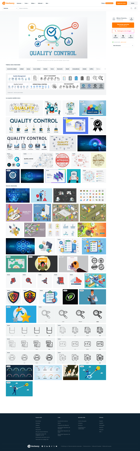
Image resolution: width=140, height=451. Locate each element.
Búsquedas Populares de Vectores (64, 428)
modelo (45, 69)
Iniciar (132, 3)
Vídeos (32, 3)
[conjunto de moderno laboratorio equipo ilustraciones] (69, 230)
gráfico (91, 69)
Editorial (40, 3)
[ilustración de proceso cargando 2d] (16, 264)
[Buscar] (131, 8)
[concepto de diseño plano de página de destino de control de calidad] (75, 125)
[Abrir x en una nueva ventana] (54, 446)
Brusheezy (38, 421)
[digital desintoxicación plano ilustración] (64, 195)
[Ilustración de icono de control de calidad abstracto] (13, 160)
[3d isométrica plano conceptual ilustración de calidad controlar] (93, 212)
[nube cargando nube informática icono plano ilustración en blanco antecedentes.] (76, 280)
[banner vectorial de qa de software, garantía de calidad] (55, 176)
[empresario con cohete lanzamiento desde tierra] (92, 372)
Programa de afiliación (63, 425)
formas (98, 69)
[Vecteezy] (8, 3)
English (101, 421)
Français (101, 429)
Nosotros (80, 425)
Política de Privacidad (96, 446)
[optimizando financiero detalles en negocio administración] (14, 230)
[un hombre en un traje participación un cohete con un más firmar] (19, 388)
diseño (67, 69)
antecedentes (75, 69)
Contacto (80, 423)
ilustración (60, 69)
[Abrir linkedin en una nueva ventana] (47, 446)
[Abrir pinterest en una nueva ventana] (49, 446)
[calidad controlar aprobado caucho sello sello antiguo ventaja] (97, 264)
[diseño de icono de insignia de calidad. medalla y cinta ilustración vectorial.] (97, 125)
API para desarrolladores (42, 431)
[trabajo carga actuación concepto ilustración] (42, 264)
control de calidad (12, 69)
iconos (28, 69)
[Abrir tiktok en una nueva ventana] (51, 446)
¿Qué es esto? (123, 42)
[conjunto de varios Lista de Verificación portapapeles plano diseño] (54, 230)
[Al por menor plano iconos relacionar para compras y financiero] (92, 195)
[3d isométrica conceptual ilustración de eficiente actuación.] (92, 230)
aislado (84, 69)
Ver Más (92, 86)
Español (101, 423)
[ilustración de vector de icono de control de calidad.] (13, 176)
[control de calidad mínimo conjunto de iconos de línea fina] (98, 160)
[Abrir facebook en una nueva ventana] (42, 446)
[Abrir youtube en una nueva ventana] (56, 446)
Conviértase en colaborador (81, 428)
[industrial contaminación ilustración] (70, 372)
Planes (103, 3)
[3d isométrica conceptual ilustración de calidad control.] (19, 212)
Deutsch (101, 427)
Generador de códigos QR (42, 439)
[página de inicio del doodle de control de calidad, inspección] (38, 160)
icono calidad (36, 69)
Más (47, 3)
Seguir (131, 19)
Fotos (26, 3)
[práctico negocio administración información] (45, 246)
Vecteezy (38, 423)
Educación (38, 429)
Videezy (37, 425)
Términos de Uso (87, 446)
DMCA (59, 423)
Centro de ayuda (82, 421)
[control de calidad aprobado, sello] (62, 160)
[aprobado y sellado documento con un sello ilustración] (73, 264)
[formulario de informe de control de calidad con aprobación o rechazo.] (74, 176)
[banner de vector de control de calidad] (24, 108)
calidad (22, 69)
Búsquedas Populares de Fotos (64, 431)
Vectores (19, 3)
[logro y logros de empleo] (21, 314)
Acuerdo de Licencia (63, 421)
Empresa (38, 427)
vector (52, 69)
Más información (117, 45)
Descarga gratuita (123, 25)
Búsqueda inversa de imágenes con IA (41, 434)
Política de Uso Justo (106, 446)
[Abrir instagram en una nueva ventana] (44, 446)
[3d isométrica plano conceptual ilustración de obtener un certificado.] (42, 212)
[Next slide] (103, 69)
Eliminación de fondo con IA (42, 437)
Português (101, 425)
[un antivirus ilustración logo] (13, 296)
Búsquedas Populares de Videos (64, 435)
